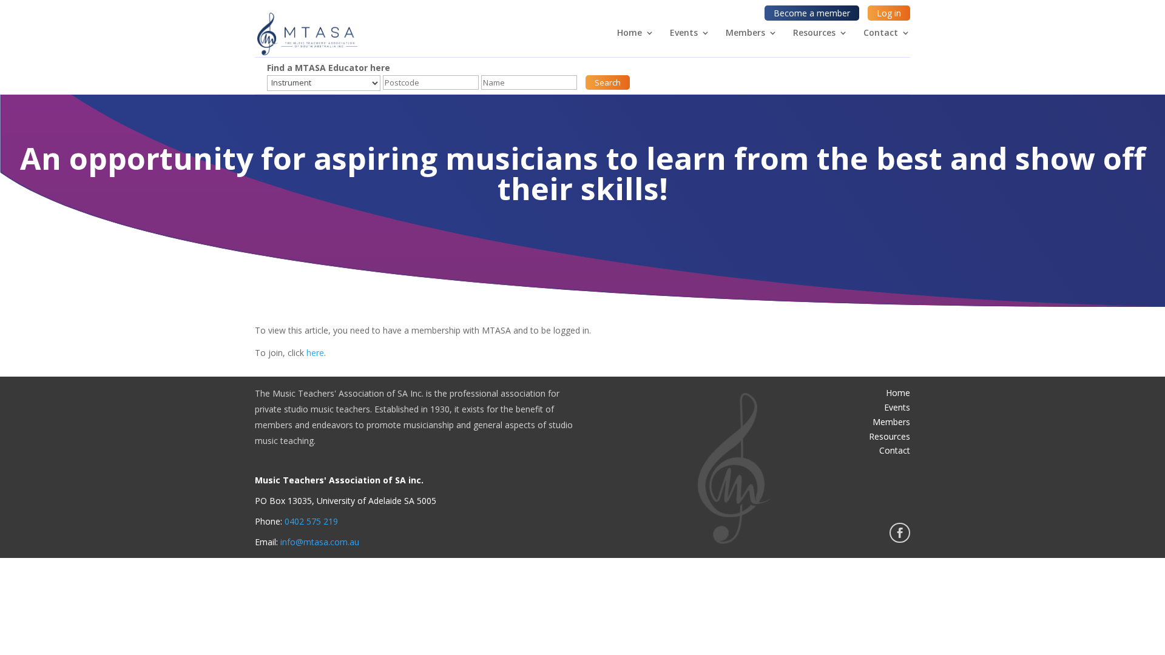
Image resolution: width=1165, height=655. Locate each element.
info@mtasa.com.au (319, 542)
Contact (880, 33)
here (315, 352)
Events (684, 33)
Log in (889, 13)
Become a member (812, 13)
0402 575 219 (311, 521)
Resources (814, 33)
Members (745, 33)
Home (629, 33)
